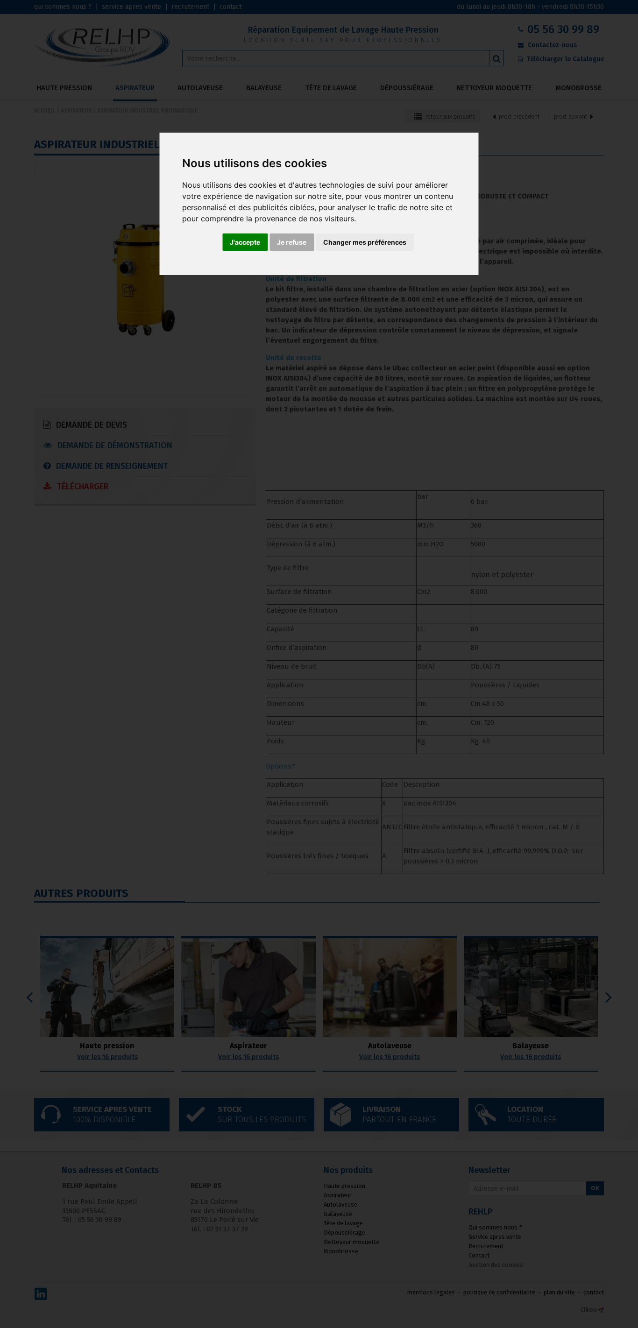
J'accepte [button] (245, 242)
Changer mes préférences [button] (364, 242)
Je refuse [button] (291, 242)
